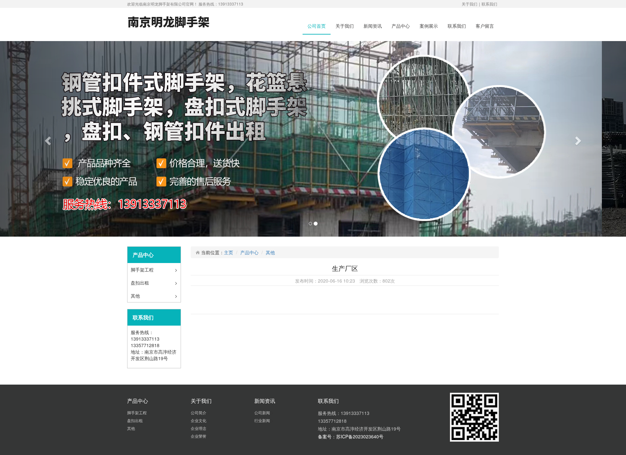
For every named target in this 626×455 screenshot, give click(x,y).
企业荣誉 (199, 436)
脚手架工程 (143, 269)
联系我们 (489, 4)
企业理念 (199, 428)
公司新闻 (262, 412)
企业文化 (199, 420)
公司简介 (199, 412)
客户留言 (485, 25)
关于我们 (469, 4)
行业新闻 (262, 420)
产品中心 (401, 25)
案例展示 (429, 25)
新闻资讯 (373, 25)
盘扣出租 (140, 282)
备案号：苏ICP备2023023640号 (350, 436)
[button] (47, 139)
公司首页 (316, 25)
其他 (136, 295)
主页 (228, 252)
